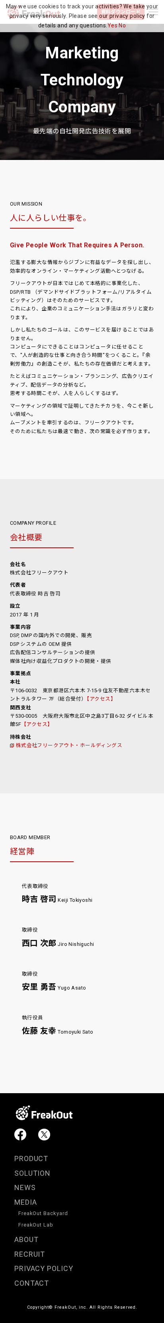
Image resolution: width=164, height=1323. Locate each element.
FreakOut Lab (36, 1225)
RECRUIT (29, 1254)
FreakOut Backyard (43, 1213)
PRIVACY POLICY (44, 1268)
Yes (112, 25)
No (122, 25)
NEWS (25, 1187)
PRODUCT (31, 1158)
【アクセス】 (101, 699)
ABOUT (26, 1239)
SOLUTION (32, 1173)
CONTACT (31, 1283)
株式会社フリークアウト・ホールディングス (69, 745)
